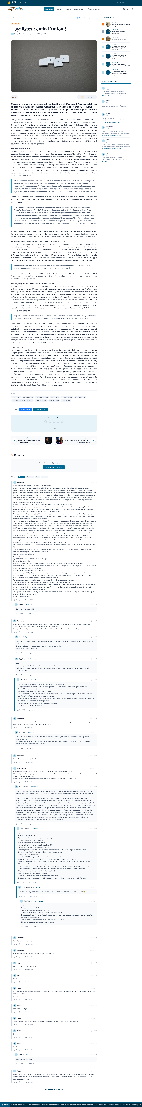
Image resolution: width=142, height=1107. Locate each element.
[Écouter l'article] (15, 97)
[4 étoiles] (58, 421)
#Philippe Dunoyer (41, 400)
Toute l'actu (49, 9)
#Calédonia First (28, 397)
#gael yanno (55, 397)
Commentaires (95, 9)
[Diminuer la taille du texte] (79, 97)
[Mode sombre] (128, 9)
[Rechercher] (124, 9)
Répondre (30, 600)
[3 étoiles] (54, 421)
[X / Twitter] (133, 3)
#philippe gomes (54, 400)
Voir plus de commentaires (54, 1089)
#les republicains (80, 397)
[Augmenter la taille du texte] (94, 97)
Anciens (44, 477)
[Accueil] (15, 9)
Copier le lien (41, 409)
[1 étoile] (46, 421)
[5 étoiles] (62, 421)
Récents (21, 477)
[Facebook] (131, 3)
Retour (17, 18)
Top (37, 477)
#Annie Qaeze (16, 397)
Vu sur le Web (79, 9)
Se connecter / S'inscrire (54, 467)
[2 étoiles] (50, 421)
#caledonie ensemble (42, 397)
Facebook (26, 409)
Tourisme (68, 9)
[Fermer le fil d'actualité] (140, 1105)
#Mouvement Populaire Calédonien (22, 400)
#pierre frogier (66, 400)
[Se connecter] (132, 9)
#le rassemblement (66, 397)
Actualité (59, 9)
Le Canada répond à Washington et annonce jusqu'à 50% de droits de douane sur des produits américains (53, 1105)
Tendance (30, 477)
